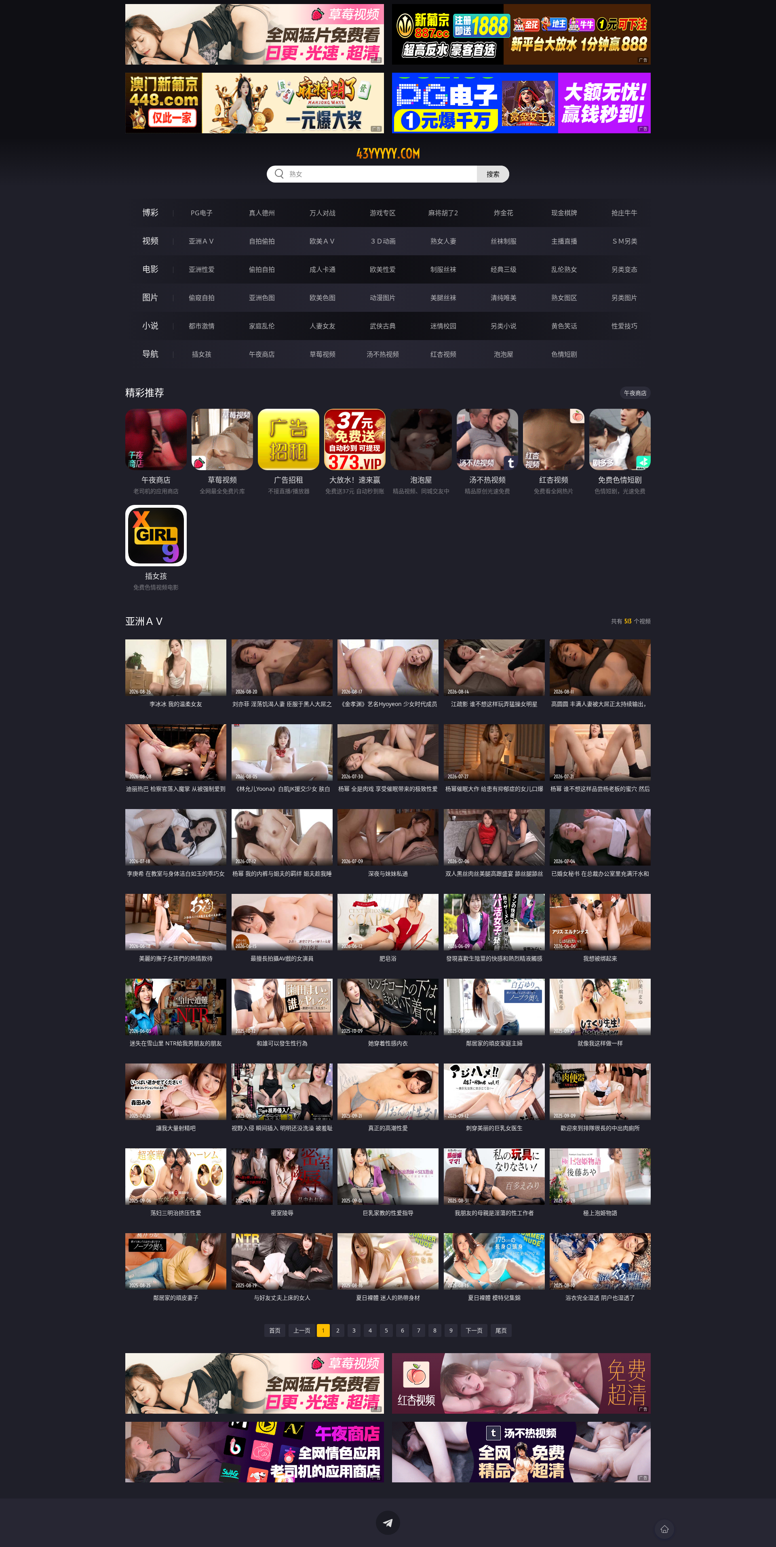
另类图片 (624, 297)
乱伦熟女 (564, 269)
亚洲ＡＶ (202, 241)
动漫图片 (383, 297)
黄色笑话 (564, 326)
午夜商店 (262, 354)
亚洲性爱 (202, 269)
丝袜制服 (504, 241)
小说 (150, 325)
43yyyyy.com (388, 153)
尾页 (501, 1330)
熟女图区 (564, 297)
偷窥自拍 (202, 297)
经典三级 (504, 269)
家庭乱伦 (262, 326)
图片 (150, 297)
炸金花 (503, 212)
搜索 (493, 174)
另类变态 (624, 269)
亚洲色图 (262, 297)
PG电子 (202, 212)
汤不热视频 (383, 354)
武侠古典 (383, 326)
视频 (150, 240)
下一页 (474, 1330)
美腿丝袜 (443, 297)
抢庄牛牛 (624, 212)
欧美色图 (322, 297)
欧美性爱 (383, 269)
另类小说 (504, 326)
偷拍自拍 (262, 269)
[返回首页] (664, 1529)
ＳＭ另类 (624, 241)
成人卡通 (322, 269)
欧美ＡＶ (322, 241)
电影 (150, 269)
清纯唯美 (504, 297)
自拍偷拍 (262, 241)
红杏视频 (443, 354)
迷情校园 (443, 326)
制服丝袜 (443, 269)
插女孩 (201, 354)
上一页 (301, 1330)
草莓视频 (322, 354)
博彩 (150, 212)
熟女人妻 (443, 241)
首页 (274, 1330)
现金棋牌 (564, 212)
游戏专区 (383, 212)
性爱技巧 (624, 326)
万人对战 (322, 212)
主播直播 (564, 241)
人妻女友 (322, 326)
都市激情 (202, 326)
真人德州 (262, 212)
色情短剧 (564, 354)
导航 (150, 354)
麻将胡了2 (443, 212)
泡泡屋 (503, 354)
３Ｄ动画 (383, 241)
